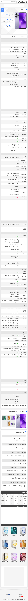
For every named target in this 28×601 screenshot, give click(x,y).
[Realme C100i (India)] (22, 531)
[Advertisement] (14, 5)
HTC (12, 498)
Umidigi (7, 503)
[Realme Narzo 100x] (22, 544)
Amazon (2, 503)
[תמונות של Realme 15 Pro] (21, 20)
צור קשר (20, 594)
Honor (25, 500)
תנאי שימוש (7, 591)
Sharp (21, 503)
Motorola (25, 496)
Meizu (16, 498)
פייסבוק (6, 594)
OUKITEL (16, 502)
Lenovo (16, 496)
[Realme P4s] (14, 531)
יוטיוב (20, 596)
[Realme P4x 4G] (14, 544)
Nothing (11, 503)
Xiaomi (11, 494)
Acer (7, 500)
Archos (11, 502)
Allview (25, 503)
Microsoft (3, 500)
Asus (25, 498)
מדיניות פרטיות (21, 591)
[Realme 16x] (5, 531)
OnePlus (20, 496)
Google (7, 496)
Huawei (16, 494)
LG (2, 494)
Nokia (12, 496)
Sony (16, 500)
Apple (21, 494)
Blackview (7, 502)
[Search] (4, 2)
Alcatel (16, 503)
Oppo (7, 494)
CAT (12, 500)
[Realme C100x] (5, 557)
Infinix (3, 498)
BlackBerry (25, 502)
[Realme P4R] (5, 544)
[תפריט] (1, 2)
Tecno (3, 496)
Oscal (3, 502)
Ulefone (20, 502)
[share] (2, 10)
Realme (20, 498)
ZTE (7, 498)
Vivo (20, 500)
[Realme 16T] (22, 557)
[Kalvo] (22, 2)
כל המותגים (19, 506)
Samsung (25, 494)
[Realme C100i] (14, 557)
